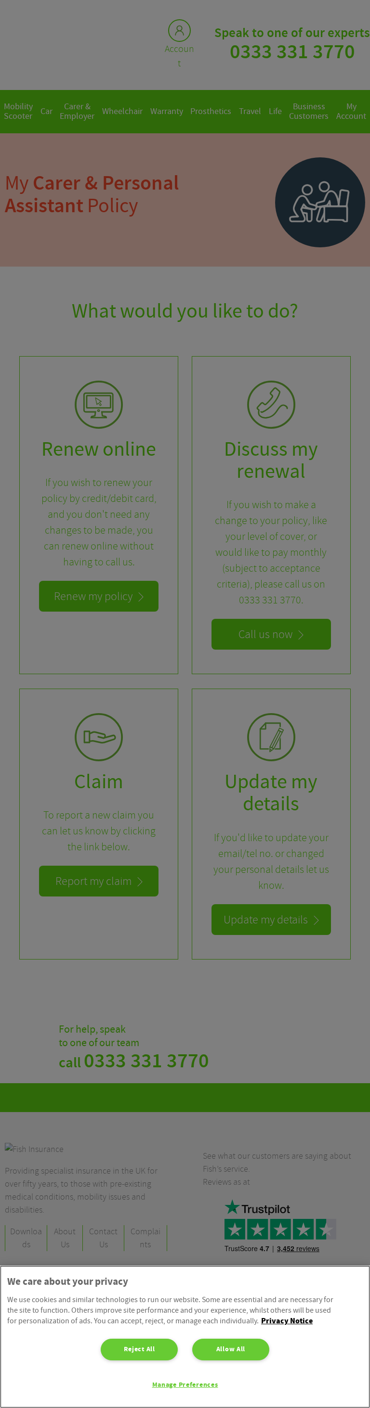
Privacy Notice (287, 1321)
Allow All (230, 1349)
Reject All (139, 1349)
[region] (185, 1337)
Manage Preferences (185, 1385)
